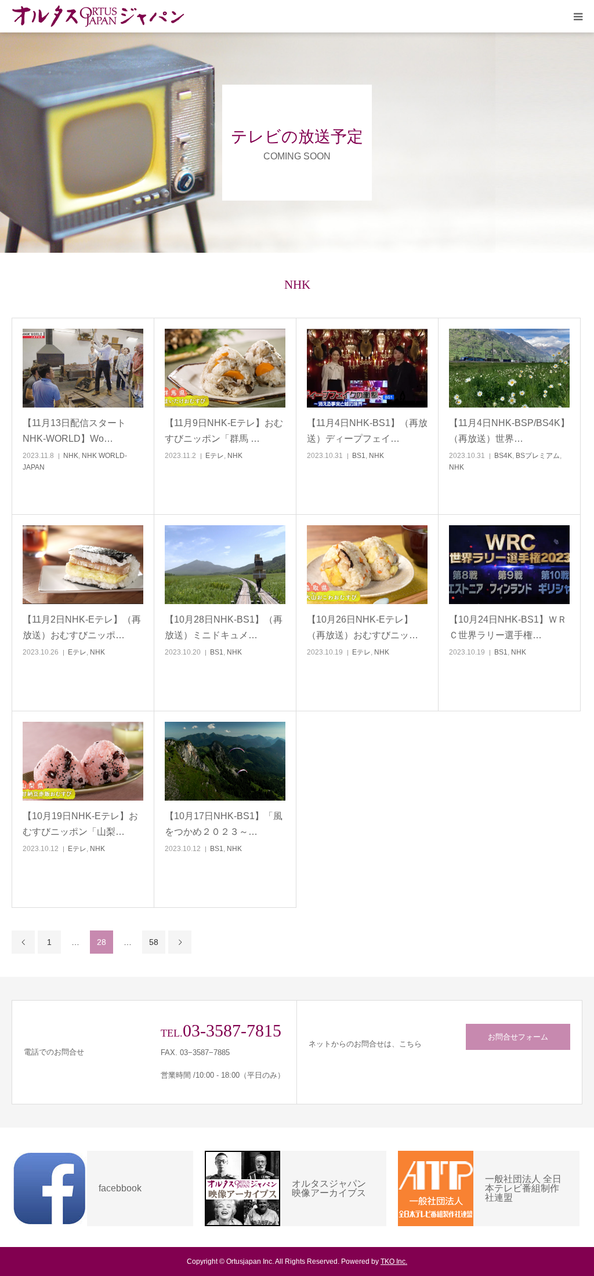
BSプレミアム (538, 456)
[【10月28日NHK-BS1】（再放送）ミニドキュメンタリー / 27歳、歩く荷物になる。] (225, 565)
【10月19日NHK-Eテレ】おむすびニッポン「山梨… (80, 824)
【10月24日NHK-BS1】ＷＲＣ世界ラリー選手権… (508, 627)
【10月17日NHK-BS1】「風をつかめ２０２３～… (223, 824)
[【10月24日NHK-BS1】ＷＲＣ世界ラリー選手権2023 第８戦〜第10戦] (509, 565)
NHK (70, 456)
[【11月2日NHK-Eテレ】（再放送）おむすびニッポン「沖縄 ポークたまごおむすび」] (83, 565)
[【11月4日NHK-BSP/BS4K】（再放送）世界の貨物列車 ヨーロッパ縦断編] (509, 368)
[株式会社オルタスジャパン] (99, 16)
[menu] (578, 16)
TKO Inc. (394, 1261)
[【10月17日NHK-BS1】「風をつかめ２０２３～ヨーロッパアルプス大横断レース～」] (225, 761)
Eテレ (214, 456)
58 (153, 942)
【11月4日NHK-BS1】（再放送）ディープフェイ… (367, 430)
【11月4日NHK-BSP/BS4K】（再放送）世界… (509, 430)
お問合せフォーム (518, 1037)
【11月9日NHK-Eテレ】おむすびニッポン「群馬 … (224, 430)
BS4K (503, 456)
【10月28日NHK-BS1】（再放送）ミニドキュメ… (223, 627)
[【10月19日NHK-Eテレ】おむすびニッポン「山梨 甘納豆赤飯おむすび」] (83, 761)
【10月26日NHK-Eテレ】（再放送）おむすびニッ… (362, 627)
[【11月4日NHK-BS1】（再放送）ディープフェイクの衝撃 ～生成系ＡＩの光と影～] (367, 368)
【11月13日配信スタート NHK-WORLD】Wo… (74, 430)
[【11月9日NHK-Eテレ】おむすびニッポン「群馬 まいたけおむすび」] (225, 368)
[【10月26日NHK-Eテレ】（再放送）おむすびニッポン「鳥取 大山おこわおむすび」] (367, 565)
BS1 (358, 456)
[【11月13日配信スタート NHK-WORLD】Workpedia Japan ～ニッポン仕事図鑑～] (83, 368)
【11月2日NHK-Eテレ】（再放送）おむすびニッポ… (82, 627)
